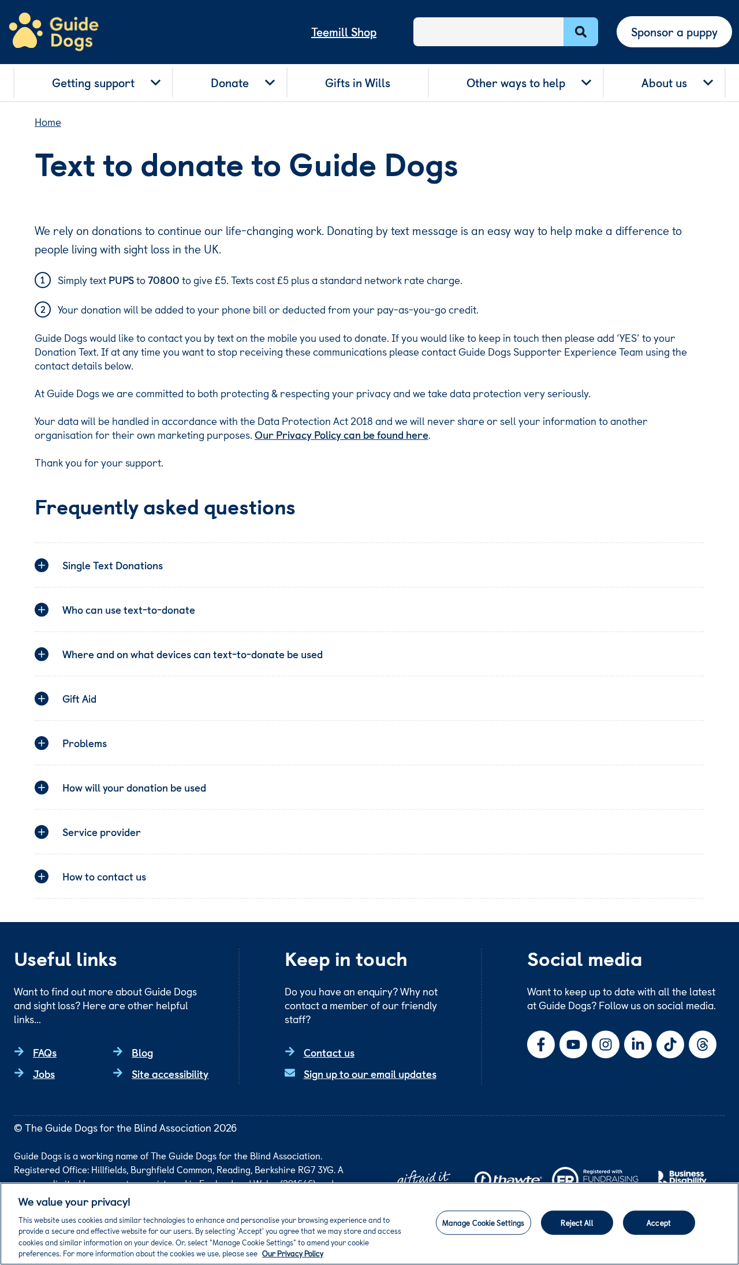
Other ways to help (515, 82)
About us (664, 82)
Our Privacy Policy (292, 1253)
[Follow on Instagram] (605, 1044)
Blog (142, 1052)
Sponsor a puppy (674, 31)
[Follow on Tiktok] (670, 1044)
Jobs (44, 1073)
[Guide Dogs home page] (53, 32)
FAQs (45, 1052)
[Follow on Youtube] (573, 1044)
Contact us (329, 1052)
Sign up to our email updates (370, 1073)
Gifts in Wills (357, 82)
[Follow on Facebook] (541, 1044)
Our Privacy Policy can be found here (341, 434)
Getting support (93, 82)
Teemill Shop (343, 31)
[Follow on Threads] (702, 1044)
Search (580, 31)
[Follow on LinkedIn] (638, 1044)
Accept (659, 1222)
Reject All (576, 1222)
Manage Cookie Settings (483, 1222)
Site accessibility (170, 1073)
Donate (230, 82)
